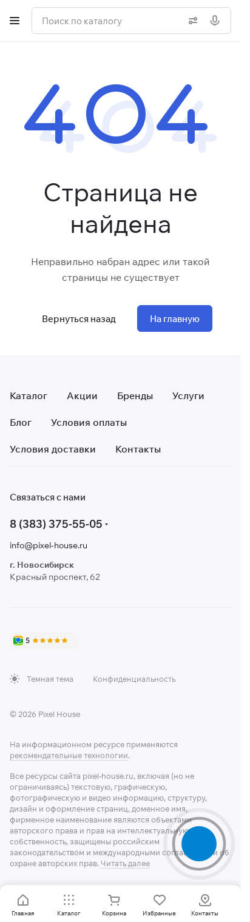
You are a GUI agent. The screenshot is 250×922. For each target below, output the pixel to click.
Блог (21, 422)
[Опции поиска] (190, 20)
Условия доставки (53, 449)
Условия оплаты (89, 422)
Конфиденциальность (134, 679)
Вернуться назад (79, 319)
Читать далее (125, 863)
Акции (82, 395)
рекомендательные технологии (69, 755)
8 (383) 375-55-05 (56, 524)
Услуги (188, 395)
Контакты (138, 449)
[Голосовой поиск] (217, 20)
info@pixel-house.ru (48, 545)
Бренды (135, 395)
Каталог (28, 395)
